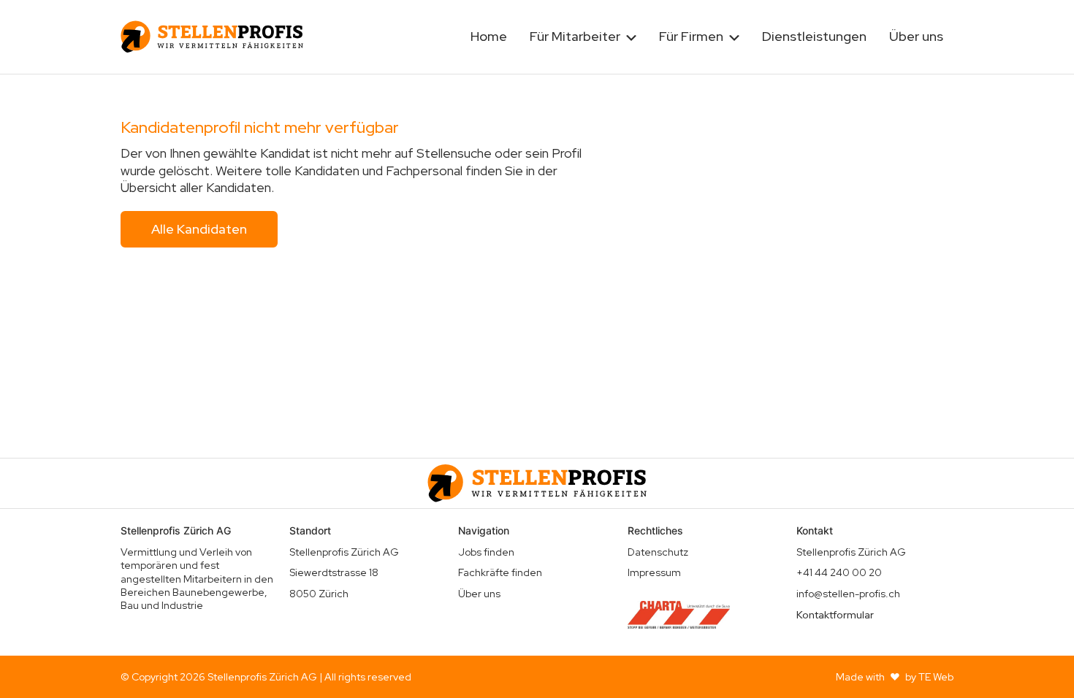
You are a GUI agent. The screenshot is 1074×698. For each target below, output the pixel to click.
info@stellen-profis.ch (848, 593)
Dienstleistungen (814, 36)
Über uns (916, 36)
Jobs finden (486, 552)
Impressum (654, 572)
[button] (583, 37)
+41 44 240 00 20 (839, 572)
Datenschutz (658, 552)
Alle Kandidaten (199, 228)
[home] (212, 36)
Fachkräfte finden (500, 572)
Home (489, 36)
